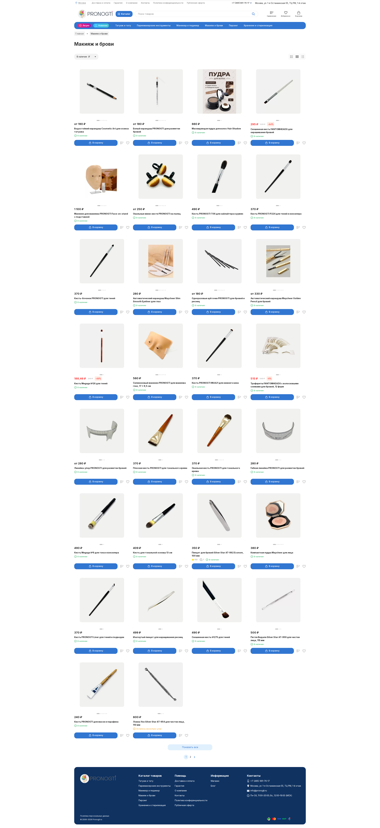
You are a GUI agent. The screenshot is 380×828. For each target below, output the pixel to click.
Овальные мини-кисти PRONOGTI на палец (157, 213)
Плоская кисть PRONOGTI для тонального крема (160, 468)
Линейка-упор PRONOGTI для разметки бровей (100, 468)
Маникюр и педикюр (187, 25)
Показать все (190, 747)
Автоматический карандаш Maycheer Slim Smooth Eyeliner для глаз (156, 300)
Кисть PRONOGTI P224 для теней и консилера (276, 213)
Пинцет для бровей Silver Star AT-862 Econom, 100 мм (218, 554)
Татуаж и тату (123, 25)
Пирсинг (233, 25)
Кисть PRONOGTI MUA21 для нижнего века (215, 383)
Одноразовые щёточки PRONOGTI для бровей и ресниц (218, 300)
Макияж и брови (214, 25)
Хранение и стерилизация (258, 25)
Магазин (215, 781)
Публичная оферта (196, 3)
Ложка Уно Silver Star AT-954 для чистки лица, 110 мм (159, 723)
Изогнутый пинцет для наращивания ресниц (158, 637)
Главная (79, 33)
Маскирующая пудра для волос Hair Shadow (216, 128)
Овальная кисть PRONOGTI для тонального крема (216, 469)
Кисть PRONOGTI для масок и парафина (96, 721)
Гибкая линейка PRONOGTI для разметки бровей (277, 468)
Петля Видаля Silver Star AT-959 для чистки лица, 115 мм (275, 639)
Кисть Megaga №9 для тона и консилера (96, 552)
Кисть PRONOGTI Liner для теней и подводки (99, 637)
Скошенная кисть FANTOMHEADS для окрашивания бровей (271, 131)
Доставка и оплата (101, 3)
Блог (213, 786)
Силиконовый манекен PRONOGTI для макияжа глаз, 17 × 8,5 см (159, 384)
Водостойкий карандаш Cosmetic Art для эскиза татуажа (101, 130)
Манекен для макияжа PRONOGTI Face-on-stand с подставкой (101, 215)
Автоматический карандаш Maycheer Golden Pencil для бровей (276, 300)
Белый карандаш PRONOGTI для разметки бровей (156, 130)
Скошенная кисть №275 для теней (211, 637)
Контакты (145, 3)
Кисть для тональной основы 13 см (152, 552)
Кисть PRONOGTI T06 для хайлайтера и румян (217, 213)
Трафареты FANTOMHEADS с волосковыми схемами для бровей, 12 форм (275, 385)
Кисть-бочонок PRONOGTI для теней (94, 298)
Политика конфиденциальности (168, 3)
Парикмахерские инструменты (154, 25)
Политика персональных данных (94, 816)
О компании (131, 3)
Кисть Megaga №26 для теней (90, 383)
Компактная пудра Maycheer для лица (272, 552)
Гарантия (118, 3)
